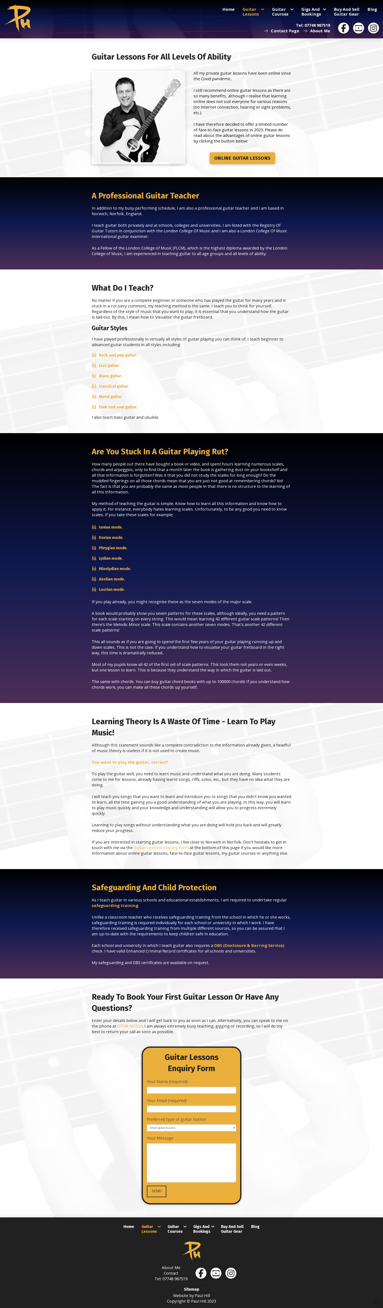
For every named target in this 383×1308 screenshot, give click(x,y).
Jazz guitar (108, 365)
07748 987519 (129, 1026)
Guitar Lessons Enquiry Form (161, 847)
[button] (191, 1289)
